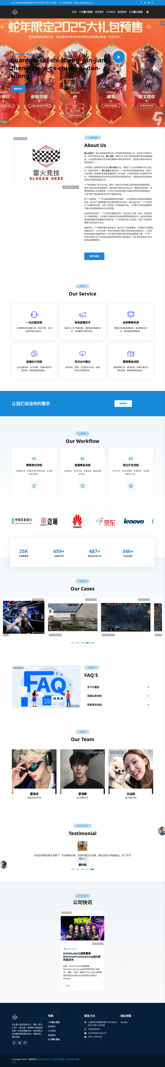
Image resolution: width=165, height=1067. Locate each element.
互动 (136, 12)
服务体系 (18, 89)
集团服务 (122, 12)
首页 (74, 12)
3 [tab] (82, 642)
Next (158, 520)
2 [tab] (77, 642)
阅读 (68, 986)
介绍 (86, 12)
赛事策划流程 (94, 704)
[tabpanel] (29, 616)
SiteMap (124, 1022)
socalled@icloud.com (85, 3)
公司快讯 (110, 12)
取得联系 (123, 404)
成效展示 (99, 12)
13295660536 (67, 3)
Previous (7, 520)
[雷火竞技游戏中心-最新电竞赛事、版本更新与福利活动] (28, 12)
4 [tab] (87, 642)
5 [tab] (92, 642)
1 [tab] (73, 642)
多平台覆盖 (93, 687)
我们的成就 (35, 89)
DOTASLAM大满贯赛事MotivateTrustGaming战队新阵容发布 (82, 956)
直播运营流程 (94, 696)
